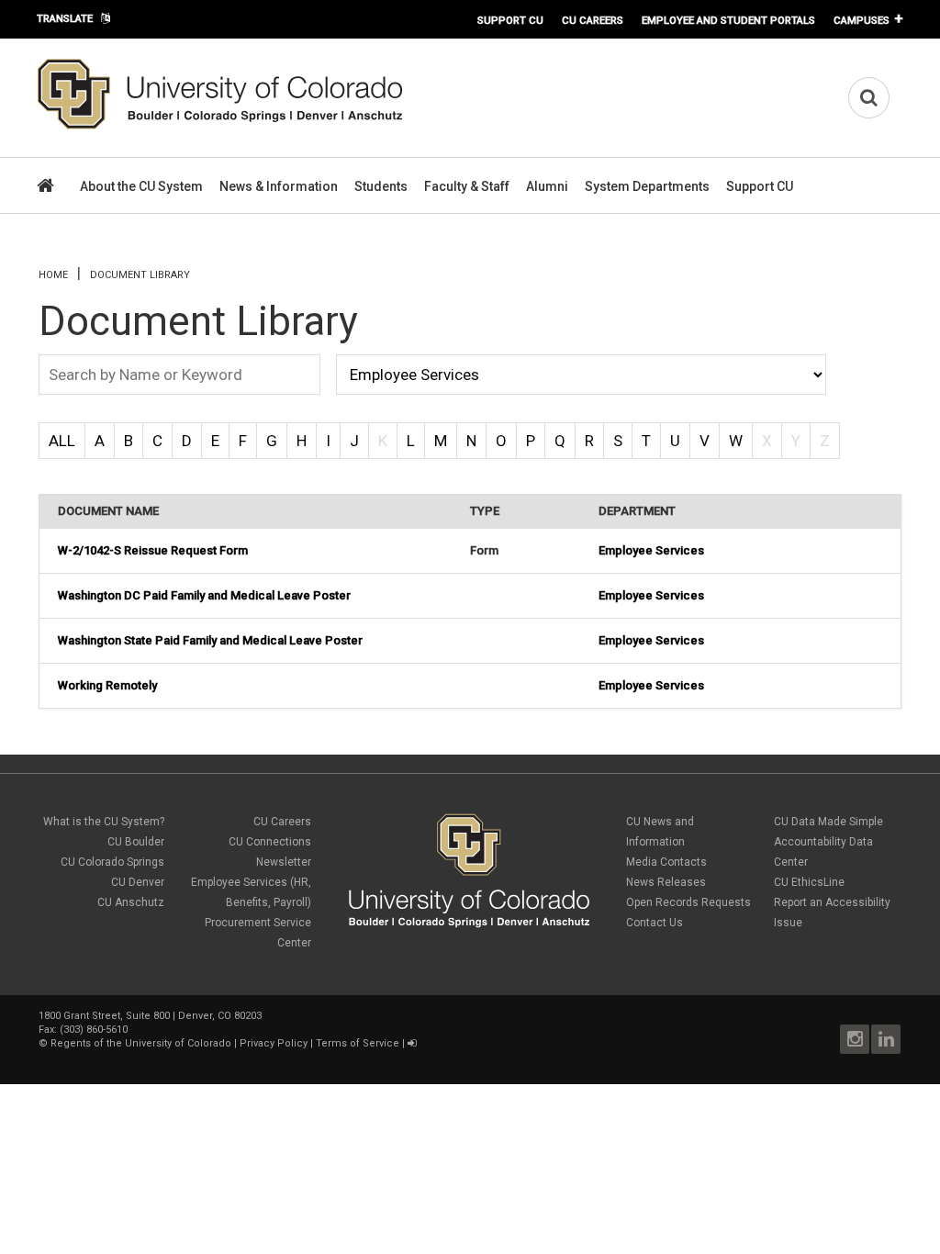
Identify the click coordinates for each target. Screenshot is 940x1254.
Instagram (854, 1039)
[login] (412, 1043)
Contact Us (654, 922)
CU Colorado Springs (112, 862)
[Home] (220, 126)
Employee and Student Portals (728, 20)
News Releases (666, 882)
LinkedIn (886, 1039)
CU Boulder (135, 841)
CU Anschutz (130, 902)
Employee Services (651, 550)
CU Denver (137, 882)
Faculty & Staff (466, 186)
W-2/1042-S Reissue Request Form (153, 550)
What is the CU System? (103, 821)
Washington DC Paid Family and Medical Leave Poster (204, 595)
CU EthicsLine (809, 882)
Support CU (510, 20)
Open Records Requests (688, 902)
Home (53, 275)
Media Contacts (666, 862)
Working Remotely (107, 685)
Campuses (862, 20)
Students (381, 186)
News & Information (278, 186)
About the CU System (141, 186)
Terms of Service (357, 1043)
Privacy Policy (274, 1043)
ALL (62, 440)
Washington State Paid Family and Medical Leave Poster (210, 640)
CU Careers (592, 20)
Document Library (140, 275)
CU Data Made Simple (828, 821)
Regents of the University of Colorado (140, 1043)
